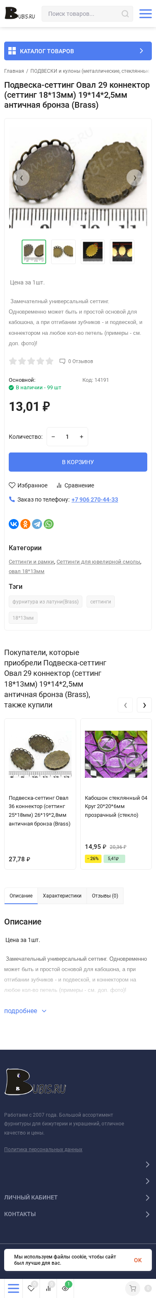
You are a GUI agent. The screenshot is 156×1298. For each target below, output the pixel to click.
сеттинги (100, 602)
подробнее (21, 1011)
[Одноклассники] (25, 524)
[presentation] (21, 177)
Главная (14, 71)
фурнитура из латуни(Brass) (45, 602)
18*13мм (23, 618)
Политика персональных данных (43, 1149)
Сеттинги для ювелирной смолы (98, 562)
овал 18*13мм (27, 571)
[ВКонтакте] (14, 524)
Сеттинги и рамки (31, 562)
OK (138, 1260)
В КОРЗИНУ (78, 462)
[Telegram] (37, 524)
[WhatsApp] (49, 524)
